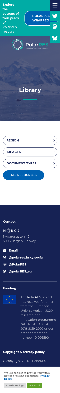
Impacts (13, 152)
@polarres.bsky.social (55, 38)
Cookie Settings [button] (15, 385)
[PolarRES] (30, 45)
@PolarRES (55, 27)
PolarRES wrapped (41, 18)
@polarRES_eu (55, 16)
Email (13, 250)
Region (12, 140)
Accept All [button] (34, 385)
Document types (21, 163)
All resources (23, 175)
